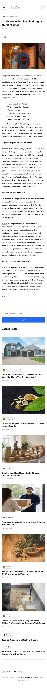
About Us (18, 672)
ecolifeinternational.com (31, 677)
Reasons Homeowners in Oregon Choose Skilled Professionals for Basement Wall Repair (23, 621)
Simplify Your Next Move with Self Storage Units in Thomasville (21, 474)
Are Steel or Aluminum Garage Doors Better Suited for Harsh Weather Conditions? (22, 375)
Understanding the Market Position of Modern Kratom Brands (23, 424)
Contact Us (6, 672)
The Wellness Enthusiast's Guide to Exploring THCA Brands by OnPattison (23, 572)
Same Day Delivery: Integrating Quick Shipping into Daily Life (23, 523)
